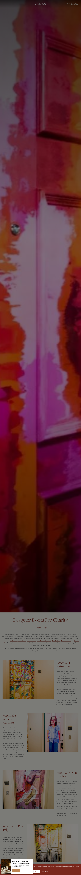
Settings (45, 871)
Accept (35, 871)
